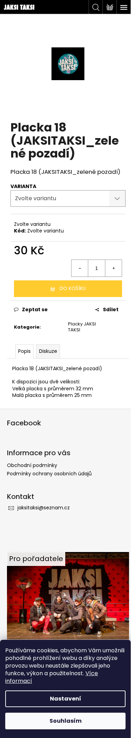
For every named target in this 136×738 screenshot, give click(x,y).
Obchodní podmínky (32, 465)
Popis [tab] (24, 351)
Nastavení (65, 699)
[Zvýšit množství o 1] (113, 268)
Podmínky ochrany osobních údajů (49, 473)
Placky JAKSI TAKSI (82, 327)
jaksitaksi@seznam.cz (43, 507)
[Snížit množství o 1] (79, 268)
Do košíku (73, 288)
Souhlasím (66, 721)
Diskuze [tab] (48, 351)
